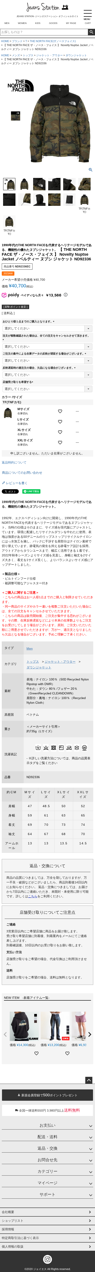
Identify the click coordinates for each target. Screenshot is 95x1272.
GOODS (53, 23)
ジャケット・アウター (49, 55)
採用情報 (8, 1229)
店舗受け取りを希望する (18, 382)
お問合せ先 (47, 1160)
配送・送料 (47, 1137)
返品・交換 (47, 1148)
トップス (28, 55)
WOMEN (22, 23)
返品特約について (14, 462)
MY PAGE (71, 23)
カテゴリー (47, 1171)
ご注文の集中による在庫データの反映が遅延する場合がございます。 (45, 353)
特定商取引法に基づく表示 (20, 1238)
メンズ (16, 55)
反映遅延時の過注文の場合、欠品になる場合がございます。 (40, 367)
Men (30, 648)
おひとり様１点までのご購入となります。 (29, 321)
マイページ (47, 1183)
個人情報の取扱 (12, 1246)
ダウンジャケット (76, 55)
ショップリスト (12, 1220)
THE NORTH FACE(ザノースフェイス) (53, 41)
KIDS (37, 23)
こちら (32, 896)
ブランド (17, 41)
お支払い (47, 1125)
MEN (6, 23)
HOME (5, 41)
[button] (5, 1034)
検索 (91, 32)
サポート (47, 1194)
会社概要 (8, 1212)
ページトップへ (88, 1080)
